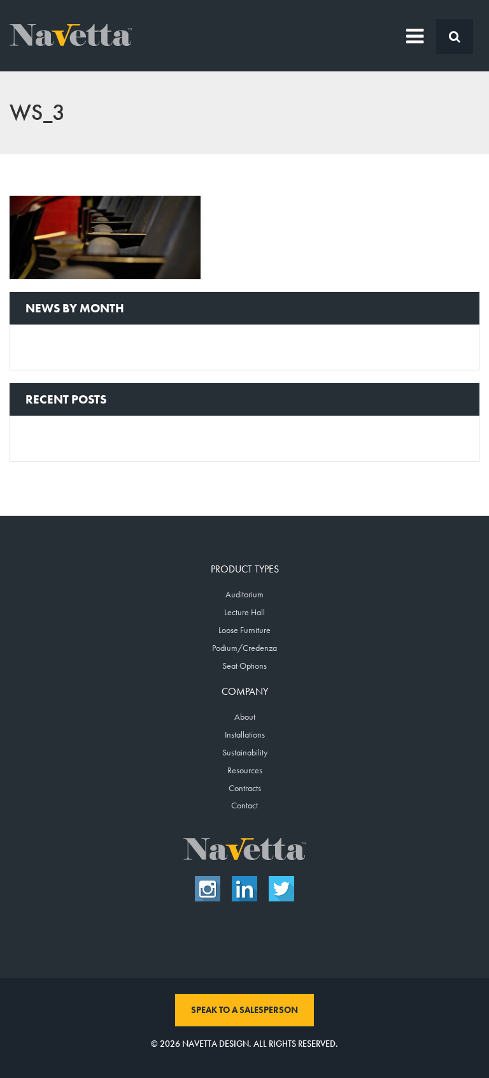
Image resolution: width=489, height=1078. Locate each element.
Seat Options (244, 665)
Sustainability (244, 752)
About (244, 716)
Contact (244, 805)
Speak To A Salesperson (244, 1010)
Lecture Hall (244, 612)
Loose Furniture (244, 630)
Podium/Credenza (244, 647)
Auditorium (244, 594)
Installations (245, 734)
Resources (244, 770)
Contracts (245, 788)
